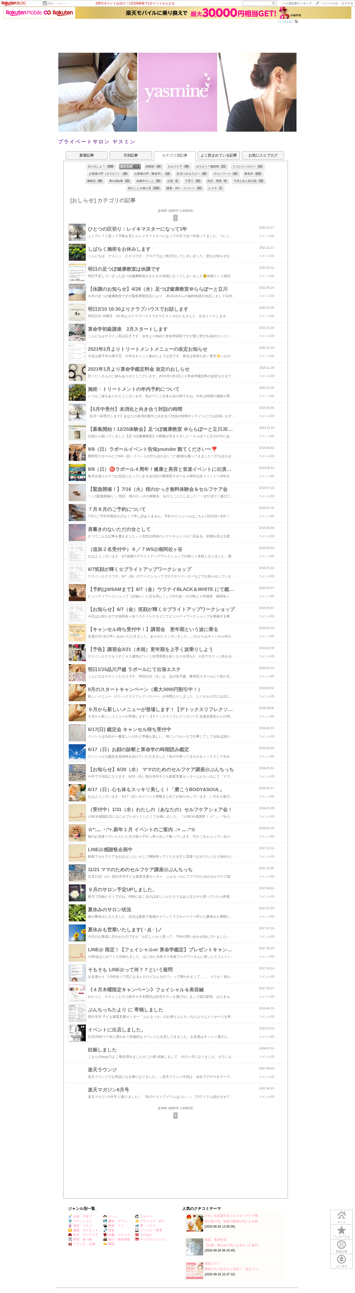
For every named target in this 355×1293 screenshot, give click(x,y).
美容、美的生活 (216, 1239)
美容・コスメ (56, 3)
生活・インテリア (85, 1235)
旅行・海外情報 (119, 1239)
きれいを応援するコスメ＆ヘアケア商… (233, 1216)
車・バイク (148, 1225)
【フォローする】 (265, 27)
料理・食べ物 (82, 1239)
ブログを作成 (329, 3)
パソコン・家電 (151, 1230)
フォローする (341, 1236)
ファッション (82, 1221)
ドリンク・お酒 (84, 1244)
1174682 (285, 22)
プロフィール (88, 27)
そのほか (146, 1235)
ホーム (62, 27)
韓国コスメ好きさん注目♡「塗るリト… (233, 1269)
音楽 (111, 1230)
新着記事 (341, 1251)
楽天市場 (347, 3)
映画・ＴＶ (116, 1225)
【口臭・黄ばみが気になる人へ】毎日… (233, 1245)
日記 (73, 27)
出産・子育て (82, 1216)
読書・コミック (119, 1235)
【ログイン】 (288, 27)
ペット (113, 1216)
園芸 (111, 1244)
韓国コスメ (212, 1263)
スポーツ (146, 1216)
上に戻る (341, 1266)
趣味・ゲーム (117, 1221)
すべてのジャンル (152, 1239)
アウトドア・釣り (152, 1221)
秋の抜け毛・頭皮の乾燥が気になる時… (233, 1221)
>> (297, 3)
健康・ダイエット (85, 1230)
